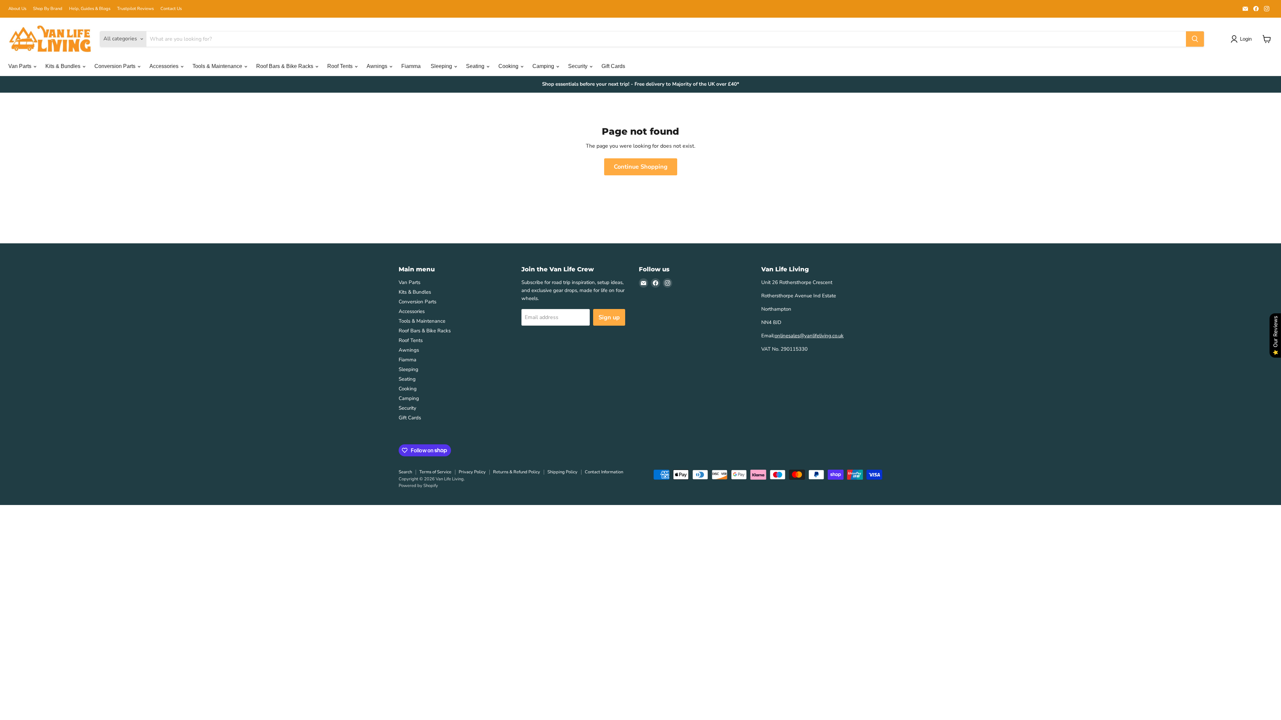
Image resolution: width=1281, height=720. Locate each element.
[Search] (1195, 39)
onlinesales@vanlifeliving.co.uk (809, 335)
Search (405, 472)
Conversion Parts (115, 66)
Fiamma (411, 66)
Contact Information (604, 472)
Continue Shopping (641, 167)
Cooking (509, 66)
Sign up (609, 317)
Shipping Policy (562, 472)
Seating (476, 66)
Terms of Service (435, 472)
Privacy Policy (472, 472)
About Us (17, 8)
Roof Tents (340, 66)
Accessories (164, 66)
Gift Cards (613, 66)
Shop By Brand (47, 8)
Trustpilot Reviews (135, 8)
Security (578, 66)
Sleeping (442, 66)
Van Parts (20, 66)
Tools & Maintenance (218, 66)
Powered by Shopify (418, 486)
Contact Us (171, 8)
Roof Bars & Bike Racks (285, 66)
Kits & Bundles (63, 66)
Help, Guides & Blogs (89, 8)
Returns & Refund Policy (516, 472)
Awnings (378, 66)
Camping (543, 66)
